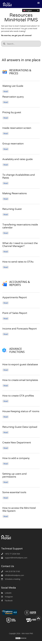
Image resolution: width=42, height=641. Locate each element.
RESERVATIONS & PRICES (20, 71)
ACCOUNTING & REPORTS (19, 283)
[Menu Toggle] (38, 3)
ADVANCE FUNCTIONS (17, 350)
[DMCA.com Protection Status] (21, 638)
